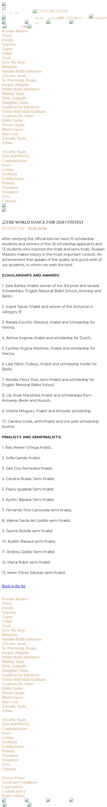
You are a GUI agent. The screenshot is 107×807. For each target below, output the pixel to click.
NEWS (39, 18)
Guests (7, 617)
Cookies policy (14, 791)
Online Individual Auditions (24, 679)
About (7, 603)
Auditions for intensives (20, 675)
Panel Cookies (13, 796)
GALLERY (55, 18)
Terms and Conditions (19, 782)
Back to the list (13, 586)
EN (61, 18)
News (6, 733)
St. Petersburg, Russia (19, 648)
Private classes (13, 693)
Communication (14, 728)
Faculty (8, 608)
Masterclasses (12, 697)
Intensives (10, 635)
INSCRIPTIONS (15, 724)
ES (71, 18)
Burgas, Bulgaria (15, 652)
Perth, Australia (14, 666)
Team (6, 626)
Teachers (9, 612)
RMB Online (12, 688)
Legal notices (12, 787)
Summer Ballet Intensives (22, 639)
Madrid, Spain (13, 661)
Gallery (8, 737)
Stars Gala (10, 702)
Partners (8, 751)
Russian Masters (15, 599)
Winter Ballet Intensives (20, 657)
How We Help (13, 630)
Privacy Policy (13, 778)
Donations (10, 755)
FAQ (6, 764)
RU (82, 18)
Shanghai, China (15, 670)
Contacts (9, 769)
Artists (7, 621)
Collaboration (12, 746)
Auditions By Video (18, 684)
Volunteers (10, 760)
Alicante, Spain (14, 644)
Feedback (9, 742)
